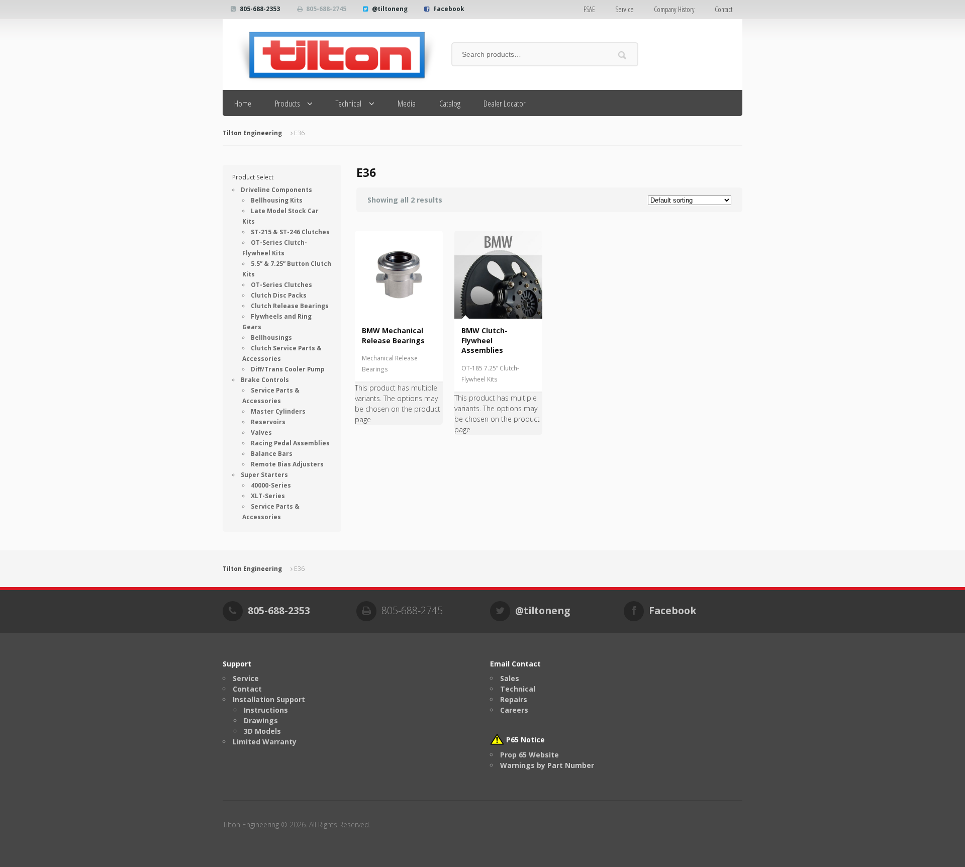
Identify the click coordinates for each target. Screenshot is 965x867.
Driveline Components (276, 189)
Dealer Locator (505, 103)
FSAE (589, 9)
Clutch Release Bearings (290, 306)
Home (242, 103)
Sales (509, 678)
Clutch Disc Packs (279, 295)
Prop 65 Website (529, 754)
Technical (348, 103)
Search (622, 55)
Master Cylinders (278, 411)
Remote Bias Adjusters (287, 464)
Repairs (513, 699)
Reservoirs (268, 422)
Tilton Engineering (252, 133)
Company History (674, 9)
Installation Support (269, 699)
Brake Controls (265, 379)
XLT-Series (268, 496)
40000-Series (271, 485)
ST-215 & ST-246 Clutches (290, 232)
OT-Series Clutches (281, 284)
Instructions (266, 710)
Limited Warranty (265, 741)
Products (287, 103)
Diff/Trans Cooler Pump (288, 369)
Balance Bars (272, 453)
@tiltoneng (390, 9)
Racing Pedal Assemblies (290, 443)
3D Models (262, 731)
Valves (261, 432)
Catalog (449, 103)
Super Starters (264, 474)
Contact (723, 9)
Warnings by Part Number (547, 765)
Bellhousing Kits (277, 200)
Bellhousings (271, 337)
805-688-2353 (260, 9)
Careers (514, 710)
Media (407, 103)
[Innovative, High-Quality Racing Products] (329, 54)
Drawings (261, 720)
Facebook (448, 9)
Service (624, 9)
